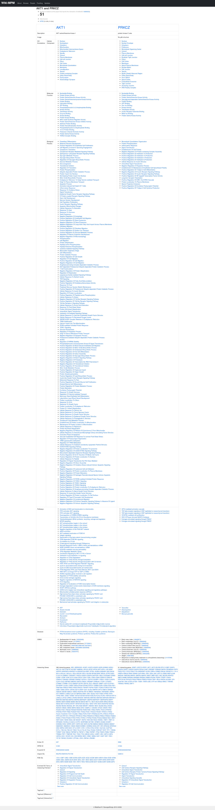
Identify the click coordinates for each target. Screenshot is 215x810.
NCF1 (157, 675)
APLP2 (86, 669)
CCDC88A (106, 675)
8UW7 (104, 762)
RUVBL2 (66, 722)
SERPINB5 (84, 722)
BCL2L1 (63, 673)
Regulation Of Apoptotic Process (70, 331)
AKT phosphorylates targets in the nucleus (73, 527)
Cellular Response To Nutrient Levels (72, 277)
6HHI (112, 760)
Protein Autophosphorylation (69, 374)
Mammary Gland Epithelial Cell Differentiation (74, 396)
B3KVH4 (65, 754)
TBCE (75, 730)
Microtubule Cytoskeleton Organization (134, 141)
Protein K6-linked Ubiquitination (70, 428)
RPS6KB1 (59, 722)
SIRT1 (74, 724)
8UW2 (100, 762)
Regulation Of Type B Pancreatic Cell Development (76, 497)
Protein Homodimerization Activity (71, 126)
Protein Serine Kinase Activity (69, 134)
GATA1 (67, 689)
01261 (58, 746)
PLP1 (70, 714)
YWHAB (170, 681)
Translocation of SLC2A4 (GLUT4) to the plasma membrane (79, 517)
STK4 (92, 728)
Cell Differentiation (66, 253)
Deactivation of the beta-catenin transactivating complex (78, 537)
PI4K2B (73, 712)
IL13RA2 (67, 694)
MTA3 (68, 704)
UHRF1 (97, 734)
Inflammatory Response (67, 188)
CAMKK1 (65, 675)
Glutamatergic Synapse (67, 79)
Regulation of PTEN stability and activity (73, 576)
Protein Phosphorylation (67, 170)
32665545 (142, 641)
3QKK (58, 760)
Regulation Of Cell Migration (69, 259)
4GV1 (83, 760)
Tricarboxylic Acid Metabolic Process (72, 420)
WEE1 (85, 736)
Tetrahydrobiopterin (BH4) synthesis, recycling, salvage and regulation (82, 519)
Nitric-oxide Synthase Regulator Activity (73, 119)
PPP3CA (129, 679)
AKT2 (64, 669)
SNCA (73, 726)
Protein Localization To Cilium (69, 400)
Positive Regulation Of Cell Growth (71, 257)
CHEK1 (101, 679)
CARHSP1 (72, 675)
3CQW (92, 758)
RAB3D (104, 718)
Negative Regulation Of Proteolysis (71, 360)
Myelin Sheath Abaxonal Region (132, 73)
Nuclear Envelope (127, 43)
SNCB (78, 726)
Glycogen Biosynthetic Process (70, 158)
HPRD (42, 21)
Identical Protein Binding (68, 124)
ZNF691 (86, 738)
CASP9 (89, 675)
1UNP (62, 758)
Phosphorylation (65, 238)
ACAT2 (90, 667)
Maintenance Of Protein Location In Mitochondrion (76, 424)
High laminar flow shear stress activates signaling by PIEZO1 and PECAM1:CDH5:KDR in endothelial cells (81, 595)
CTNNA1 (59, 683)
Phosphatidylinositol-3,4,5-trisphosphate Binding (75, 107)
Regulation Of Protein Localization (71, 293)
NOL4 (106, 706)
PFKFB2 (59, 712)
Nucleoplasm (64, 43)
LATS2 (64, 698)
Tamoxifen (125, 608)
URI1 (101, 734)
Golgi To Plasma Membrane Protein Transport (74, 333)
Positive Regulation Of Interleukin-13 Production (137, 156)
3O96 (105, 758)
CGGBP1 (96, 679)
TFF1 (108, 730)
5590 (119, 742)
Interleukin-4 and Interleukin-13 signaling (73, 555)
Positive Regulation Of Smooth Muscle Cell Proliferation (78, 382)
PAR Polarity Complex (129, 87)
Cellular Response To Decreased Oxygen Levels (75, 317)
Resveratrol (63, 616)
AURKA (97, 671)
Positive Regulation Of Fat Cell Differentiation (74, 352)
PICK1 (88, 712)
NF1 (74, 706)
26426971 (137, 639)
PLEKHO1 (64, 714)
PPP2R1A (79, 716)
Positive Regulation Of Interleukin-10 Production (137, 153)
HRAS (130, 673)
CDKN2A (65, 679)
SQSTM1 (121, 681)
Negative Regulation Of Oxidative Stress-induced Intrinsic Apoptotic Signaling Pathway (85, 466)
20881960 (130, 655)
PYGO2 (99, 718)
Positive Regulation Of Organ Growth (72, 372)
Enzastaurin (64, 620)
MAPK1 (133, 675)
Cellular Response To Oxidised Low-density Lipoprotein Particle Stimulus (83, 445)
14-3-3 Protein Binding (67, 130)
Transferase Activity (66, 111)
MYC (95, 704)
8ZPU (113, 762)
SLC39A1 (169, 679)
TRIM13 (112, 732)
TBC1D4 (64, 730)
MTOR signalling (65, 521)
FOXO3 (101, 687)
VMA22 (159, 681)
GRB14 (153, 671)
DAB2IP (75, 683)
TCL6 (88, 730)
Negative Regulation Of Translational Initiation (74, 364)
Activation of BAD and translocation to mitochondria (76, 509)
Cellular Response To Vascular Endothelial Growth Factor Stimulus (81, 315)
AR (107, 669)
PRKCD (144, 679)
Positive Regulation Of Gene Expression (73, 220)
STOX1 (97, 728)
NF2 (77, 706)
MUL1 (87, 704)
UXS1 (63, 736)
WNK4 (94, 736)
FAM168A (59, 687)
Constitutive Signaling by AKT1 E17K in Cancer (75, 553)
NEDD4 (64, 706)
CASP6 (120, 669)
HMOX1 (91, 692)
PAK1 (110, 708)
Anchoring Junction (128, 85)
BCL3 (75, 673)
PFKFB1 (109, 710)
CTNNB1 (65, 683)
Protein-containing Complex (69, 73)
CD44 (75, 677)
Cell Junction (126, 69)
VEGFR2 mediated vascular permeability (73, 549)
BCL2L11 (70, 673)
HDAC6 (125, 673)
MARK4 (58, 702)
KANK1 (72, 696)
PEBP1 (163, 677)
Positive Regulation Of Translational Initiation (74, 366)
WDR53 (79, 736)
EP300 (80, 685)
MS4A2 (110, 702)
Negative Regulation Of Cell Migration (72, 263)
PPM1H (111, 714)
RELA (158, 679)
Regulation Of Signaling (67, 772)
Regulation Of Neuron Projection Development (75, 234)
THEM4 (113, 730)
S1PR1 (78, 722)
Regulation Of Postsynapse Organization (73, 439)
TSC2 (78, 734)
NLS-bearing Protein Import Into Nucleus (73, 176)
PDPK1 (98, 710)
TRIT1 (64, 734)
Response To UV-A (66, 402)
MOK (101, 702)
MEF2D (78, 702)
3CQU (88, 758)
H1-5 (176, 671)
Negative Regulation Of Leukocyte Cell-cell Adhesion (77, 469)
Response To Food (66, 285)
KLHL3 (98, 696)
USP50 (58, 736)
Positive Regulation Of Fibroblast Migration (74, 228)
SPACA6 (106, 726)
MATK (64, 702)
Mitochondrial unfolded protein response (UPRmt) (76, 592)
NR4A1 (64, 708)
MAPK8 (76, 700)
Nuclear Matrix (126, 67)
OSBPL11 (88, 708)
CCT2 (71, 677)
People (32, 3)
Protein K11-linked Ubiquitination (70, 408)
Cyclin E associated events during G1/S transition (76, 566)
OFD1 (83, 708)
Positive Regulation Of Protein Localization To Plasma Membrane (81, 471)
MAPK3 (138, 675)
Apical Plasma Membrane (130, 65)
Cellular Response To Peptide (69, 459)
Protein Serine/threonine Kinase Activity (73, 97)
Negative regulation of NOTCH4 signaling (73, 580)
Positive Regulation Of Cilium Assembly (73, 354)
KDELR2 (93, 696)
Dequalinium (126, 612)
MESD (83, 702)
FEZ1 (124, 671)
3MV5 (97, 758)
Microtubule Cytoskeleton (68, 65)
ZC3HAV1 (70, 738)
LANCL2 (59, 698)
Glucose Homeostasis (67, 329)
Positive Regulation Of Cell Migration (72, 261)
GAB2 (62, 689)
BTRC (108, 673)
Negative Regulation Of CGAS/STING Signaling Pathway (78, 451)
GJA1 (85, 689)
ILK (75, 694)
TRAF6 (102, 732)
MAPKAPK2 (104, 700)
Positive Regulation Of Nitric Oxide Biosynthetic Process (78, 348)
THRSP (58, 732)
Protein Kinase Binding (67, 117)
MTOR (78, 704)
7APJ (74, 762)
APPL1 (103, 669)
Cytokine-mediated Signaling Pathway (72, 249)
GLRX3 (147, 671)
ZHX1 (81, 738)
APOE (91, 669)
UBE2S (87, 734)
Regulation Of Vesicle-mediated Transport (73, 394)
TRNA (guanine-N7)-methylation (70, 441)
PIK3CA (93, 712)
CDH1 (85, 677)
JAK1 (155, 673)
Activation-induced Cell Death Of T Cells (73, 186)
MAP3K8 (65, 700)
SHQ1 (64, 724)
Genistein (63, 612)
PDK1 (89, 710)
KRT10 (114, 696)
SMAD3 (100, 724)
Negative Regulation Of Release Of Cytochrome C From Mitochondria (82, 430)
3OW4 (114, 758)
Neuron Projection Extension (131, 184)
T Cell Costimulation (66, 269)
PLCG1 (58, 714)
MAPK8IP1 (83, 700)
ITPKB (106, 694)
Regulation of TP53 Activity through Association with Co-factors (80, 561)
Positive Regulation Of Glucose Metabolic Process (76, 232)
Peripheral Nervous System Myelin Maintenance (75, 287)
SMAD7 (111, 724)
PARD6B (136, 677)
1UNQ (66, 758)
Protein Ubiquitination (67, 242)
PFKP (64, 712)
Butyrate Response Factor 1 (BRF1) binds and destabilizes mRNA (81, 545)
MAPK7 (144, 675)
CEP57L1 (84, 679)
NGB (80, 706)
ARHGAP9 (65, 671)
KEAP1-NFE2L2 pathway (68, 588)
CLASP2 (112, 679)
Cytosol (62, 55)
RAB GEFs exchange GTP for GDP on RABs (74, 572)
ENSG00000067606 (124, 750)
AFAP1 (144, 667)
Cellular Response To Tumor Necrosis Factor (74, 412)
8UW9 (109, 762)
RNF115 (111, 720)
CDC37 (80, 677)
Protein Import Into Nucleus (69, 174)
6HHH (109, 760)
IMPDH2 (79, 694)
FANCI (70, 687)
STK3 (88, 728)
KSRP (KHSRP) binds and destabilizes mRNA (75, 547)
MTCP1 (72, 704)
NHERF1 (85, 706)
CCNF (63, 677)
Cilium (62, 61)
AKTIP (68, 669)
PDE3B (73, 710)
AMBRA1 (80, 669)
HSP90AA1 (97, 692)
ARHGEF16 (73, 671)
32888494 (75, 649)
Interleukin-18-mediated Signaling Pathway (73, 313)
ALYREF (74, 669)
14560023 (86, 11)
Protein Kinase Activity (67, 95)
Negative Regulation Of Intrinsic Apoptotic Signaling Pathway (79, 503)
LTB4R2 (74, 698)
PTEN (63, 718)
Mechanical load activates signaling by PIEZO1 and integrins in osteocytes (84, 602)
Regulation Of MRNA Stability (69, 341)
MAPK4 (71, 700)
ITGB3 (101, 694)
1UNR (70, 758)
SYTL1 (58, 730)
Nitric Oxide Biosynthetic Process (71, 178)
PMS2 (80, 714)
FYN (135, 671)
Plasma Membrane (66, 57)
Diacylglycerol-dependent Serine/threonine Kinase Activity (140, 99)
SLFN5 (90, 724)
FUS (110, 687)
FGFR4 (91, 687)
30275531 (88, 645)
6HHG (104, 760)
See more (60, 786)
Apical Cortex (126, 79)
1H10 (58, 758)
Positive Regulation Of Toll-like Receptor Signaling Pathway (79, 301)
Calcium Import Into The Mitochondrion (72, 323)
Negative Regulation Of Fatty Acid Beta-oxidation (76, 281)
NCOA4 (111, 704)
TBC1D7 (69, 730)
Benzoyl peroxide (127, 614)
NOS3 (110, 706)
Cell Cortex (63, 63)
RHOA (163, 679)
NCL (160, 675)
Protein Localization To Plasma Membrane (135, 182)
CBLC (101, 675)
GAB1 (58, 689)
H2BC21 (69, 692)
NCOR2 (58, 706)
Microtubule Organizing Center (131, 49)
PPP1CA (59, 716)
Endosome (125, 47)
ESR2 (105, 685)
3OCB (109, 758)
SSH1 (70, 728)
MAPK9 (89, 700)
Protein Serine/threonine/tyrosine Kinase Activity (75, 99)
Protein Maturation (66, 388)
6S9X (70, 762)
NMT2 (120, 677)
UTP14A (154, 681)
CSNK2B (158, 669)
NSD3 (78, 708)
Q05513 (120, 754)
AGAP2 (95, 667)
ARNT (87, 671)
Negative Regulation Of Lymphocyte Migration (74, 499)
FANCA (65, 687)
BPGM (94, 673)
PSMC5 (113, 716)
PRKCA (139, 679)
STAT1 (79, 728)
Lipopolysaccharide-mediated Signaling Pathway (75, 275)
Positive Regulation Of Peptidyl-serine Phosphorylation (77, 295)
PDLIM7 (153, 677)
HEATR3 (80, 692)
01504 (120, 746)
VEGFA (68, 736)
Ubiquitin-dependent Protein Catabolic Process (75, 172)
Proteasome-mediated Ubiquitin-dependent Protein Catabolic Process (82, 337)
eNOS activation (65, 531)
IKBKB (61, 694)
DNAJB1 (95, 683)
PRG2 (85, 716)
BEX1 (84, 673)
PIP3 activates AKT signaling (69, 511)
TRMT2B (69, 734)
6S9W (66, 762)
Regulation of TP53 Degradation (70, 557)
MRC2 (106, 702)
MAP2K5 (99, 698)
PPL (101, 714)
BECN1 (79, 673)
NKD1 (96, 706)
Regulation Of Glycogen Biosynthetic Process (75, 160)
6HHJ (58, 762)
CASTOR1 (95, 675)
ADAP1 (134, 667)
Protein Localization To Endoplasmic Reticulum (75, 406)
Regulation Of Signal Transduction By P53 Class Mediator (78, 461)
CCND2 (112, 675)
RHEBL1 (101, 720)
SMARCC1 (67, 726)
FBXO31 (80, 687)
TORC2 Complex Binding (68, 136)
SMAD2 (95, 724)
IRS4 (151, 673)
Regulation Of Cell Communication (71, 776)
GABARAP (141, 671)
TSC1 (74, 734)
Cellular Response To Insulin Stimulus (72, 291)
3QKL (62, 760)
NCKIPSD (105, 704)
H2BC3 (75, 692)
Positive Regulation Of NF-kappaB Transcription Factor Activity (142, 176)
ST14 (74, 728)
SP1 (98, 726)
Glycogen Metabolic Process (69, 156)
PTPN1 (77, 718)
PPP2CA (72, 716)
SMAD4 (106, 724)
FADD (120, 671)
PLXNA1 (75, 714)
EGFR (176, 669)
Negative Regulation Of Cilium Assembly (73, 463)
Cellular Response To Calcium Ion (71, 410)
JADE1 (67, 696)
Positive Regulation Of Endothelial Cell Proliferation (76, 145)
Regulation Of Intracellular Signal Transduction (75, 778)
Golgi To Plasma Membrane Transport (72, 182)
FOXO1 (96, 687)
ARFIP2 (58, 671)
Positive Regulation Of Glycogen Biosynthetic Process (77, 356)
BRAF (98, 673)
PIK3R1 (98, 712)
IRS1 (88, 694)
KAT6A (87, 696)
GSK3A (58, 692)
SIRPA (69, 724)
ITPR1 (111, 694)
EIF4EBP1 (59, 685)
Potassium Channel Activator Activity (72, 132)
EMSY (71, 685)
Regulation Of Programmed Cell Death (72, 774)
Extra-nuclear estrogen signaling (70, 578)
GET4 (77, 689)
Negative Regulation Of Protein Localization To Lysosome (78, 449)
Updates (47, 3)
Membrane (63, 67)
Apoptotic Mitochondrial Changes (70, 206)
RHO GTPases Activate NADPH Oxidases (135, 517)
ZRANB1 (92, 738)
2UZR (79, 758)
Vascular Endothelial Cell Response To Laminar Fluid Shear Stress (81, 436)
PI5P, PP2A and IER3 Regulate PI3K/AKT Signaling (77, 563)
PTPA (73, 718)
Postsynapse (64, 77)
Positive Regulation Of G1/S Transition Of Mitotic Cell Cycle (79, 455)
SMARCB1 (59, 726)
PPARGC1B (96, 714)
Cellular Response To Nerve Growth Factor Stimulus (77, 491)
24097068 (74, 645)
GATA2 (72, 689)
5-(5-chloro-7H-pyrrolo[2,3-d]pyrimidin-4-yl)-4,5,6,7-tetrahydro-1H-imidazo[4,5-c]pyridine (88, 626)
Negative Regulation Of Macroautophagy (73, 236)
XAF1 (98, 736)
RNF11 (106, 720)
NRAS (69, 708)
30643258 (146, 653)
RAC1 (109, 718)
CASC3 (78, 675)
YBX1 (110, 736)
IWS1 (62, 696)
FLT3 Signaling (64, 582)
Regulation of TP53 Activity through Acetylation (75, 559)
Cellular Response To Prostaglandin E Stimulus (75, 418)
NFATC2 (170, 675)
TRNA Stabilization (66, 321)
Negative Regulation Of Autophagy (71, 216)
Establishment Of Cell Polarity (131, 149)
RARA (66, 720)
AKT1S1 (59, 669)
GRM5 (158, 671)
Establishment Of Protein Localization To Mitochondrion (78, 422)
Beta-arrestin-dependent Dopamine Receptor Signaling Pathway (80, 453)
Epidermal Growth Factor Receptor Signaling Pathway (77, 194)
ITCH (97, 694)
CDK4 (93, 677)
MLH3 (98, 702)
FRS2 (132, 671)
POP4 (85, 714)
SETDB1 (91, 722)
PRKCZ (124, 27)
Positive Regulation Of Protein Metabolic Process (76, 386)
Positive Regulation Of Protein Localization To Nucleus (77, 457)
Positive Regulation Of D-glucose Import (73, 370)
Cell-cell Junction (65, 59)
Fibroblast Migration (66, 226)
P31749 (70, 754)
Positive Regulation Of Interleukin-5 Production (137, 160)
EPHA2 (85, 685)
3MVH (101, 758)
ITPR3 (58, 696)
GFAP (81, 689)
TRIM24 (58, 734)
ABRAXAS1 (79, 667)
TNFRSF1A (74, 732)
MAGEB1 (80, 698)
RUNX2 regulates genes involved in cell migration (76, 574)
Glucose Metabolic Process (69, 162)
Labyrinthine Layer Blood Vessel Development (75, 398)
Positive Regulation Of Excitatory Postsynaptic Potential (140, 186)
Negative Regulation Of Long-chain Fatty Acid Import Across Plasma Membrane (86, 224)
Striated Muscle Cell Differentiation (71, 384)
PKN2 (110, 712)
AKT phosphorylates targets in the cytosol (73, 523)
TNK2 (87, 732)
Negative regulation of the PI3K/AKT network (74, 529)
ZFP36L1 (76, 738)
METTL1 (88, 702)
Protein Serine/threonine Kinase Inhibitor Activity (75, 121)
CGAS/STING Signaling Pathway (70, 447)
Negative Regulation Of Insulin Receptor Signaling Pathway (141, 172)
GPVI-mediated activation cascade (133, 509)
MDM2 (68, 702)
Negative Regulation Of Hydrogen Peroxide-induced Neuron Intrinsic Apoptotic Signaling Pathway (85, 476)
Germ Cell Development (67, 198)
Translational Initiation (67, 166)
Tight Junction (126, 83)
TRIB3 (107, 732)
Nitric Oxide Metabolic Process (70, 368)
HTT (57, 694)
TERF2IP (99, 730)
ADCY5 (139, 667)
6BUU (92, 760)
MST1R (63, 704)
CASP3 (84, 675)
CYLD (70, 683)
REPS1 (84, 720)
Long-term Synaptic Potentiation (132, 178)
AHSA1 (111, 667)
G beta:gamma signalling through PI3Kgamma (75, 543)
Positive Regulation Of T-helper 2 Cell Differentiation (138, 170)
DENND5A (169, 669)
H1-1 (172, 671)
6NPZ (62, 762)
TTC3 (82, 734)
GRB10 (104, 689)
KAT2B (82, 696)
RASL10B (72, 720)
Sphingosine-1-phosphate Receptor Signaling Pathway (77, 153)
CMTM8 (67, 681)
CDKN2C (78, 679)
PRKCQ (96, 716)
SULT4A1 (103, 728)
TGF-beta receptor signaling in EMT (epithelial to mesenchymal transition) (145, 511)
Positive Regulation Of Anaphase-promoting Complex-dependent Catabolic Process (87, 489)
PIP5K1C (105, 712)
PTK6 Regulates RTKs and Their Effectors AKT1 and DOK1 (79, 570)
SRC (57, 728)
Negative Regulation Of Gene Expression (73, 222)
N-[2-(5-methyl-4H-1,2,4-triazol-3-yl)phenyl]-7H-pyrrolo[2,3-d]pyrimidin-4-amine (85, 624)
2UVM (75, 758)
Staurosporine (126, 610)
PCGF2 (58, 710)
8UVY (96, 762)
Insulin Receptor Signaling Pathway (71, 204)
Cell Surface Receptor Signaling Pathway (135, 768)
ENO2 (76, 685)
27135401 (77, 641)
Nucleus (62, 41)
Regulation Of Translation (68, 168)
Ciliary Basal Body (66, 75)
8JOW (91, 762)
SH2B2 (103, 722)
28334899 (79, 647)
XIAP (102, 736)
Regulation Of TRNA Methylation (70, 443)
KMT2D (108, 696)
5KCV (87, 760)
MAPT (111, 700)
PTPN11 (83, 718)
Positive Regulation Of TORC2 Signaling (73, 485)
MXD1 (92, 704)
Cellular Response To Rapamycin (70, 426)
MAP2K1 (121, 675)
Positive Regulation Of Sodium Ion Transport (74, 230)
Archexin (63, 618)
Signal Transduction (66, 192)
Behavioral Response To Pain (69, 380)
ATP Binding (64, 105)
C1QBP (166, 667)
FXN (114, 687)
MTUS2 (82, 704)
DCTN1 (80, 683)
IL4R (139, 673)
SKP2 (86, 724)
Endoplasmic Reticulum (67, 51)
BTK (162, 667)
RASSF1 (78, 720)
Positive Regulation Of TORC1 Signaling (73, 483)
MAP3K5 (59, 700)
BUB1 (112, 673)
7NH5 (87, 762)
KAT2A (77, 696)
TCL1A (79, 730)
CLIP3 (58, 681)
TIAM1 (140, 681)
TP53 (97, 732)
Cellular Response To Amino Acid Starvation (74, 305)
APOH (95, 669)
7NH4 (83, 762)
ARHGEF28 (81, 671)
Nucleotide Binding (66, 93)
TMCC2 (68, 732)
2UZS (83, 758)
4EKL (79, 760)
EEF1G (106, 683)
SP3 (101, 726)
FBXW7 (85, 687)
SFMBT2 (97, 722)
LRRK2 (69, 698)
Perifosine (63, 622)
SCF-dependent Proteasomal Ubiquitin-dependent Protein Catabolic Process (84, 267)
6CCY (96, 760)
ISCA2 (93, 694)
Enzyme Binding (65, 113)
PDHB (85, 710)
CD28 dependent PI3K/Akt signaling (71, 539)
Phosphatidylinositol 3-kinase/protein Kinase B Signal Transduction (81, 344)
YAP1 (106, 736)
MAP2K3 (87, 698)
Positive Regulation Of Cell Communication (74, 784)
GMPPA (95, 689)
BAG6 (112, 671)
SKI (82, 724)
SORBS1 (83, 726)
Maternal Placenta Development (70, 143)
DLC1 (90, 683)
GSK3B (64, 692)
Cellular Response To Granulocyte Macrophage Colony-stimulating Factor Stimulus (86, 432)
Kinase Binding (65, 115)
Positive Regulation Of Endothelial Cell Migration (75, 218)
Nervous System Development (70, 200)
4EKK (75, 760)
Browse (25, 3)
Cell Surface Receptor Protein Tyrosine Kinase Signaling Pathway (143, 772)
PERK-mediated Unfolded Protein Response (74, 325)
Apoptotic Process (66, 184)
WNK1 (89, 736)
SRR (66, 728)
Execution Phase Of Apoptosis (70, 434)
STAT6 (130, 681)
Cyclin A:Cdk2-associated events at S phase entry (76, 568)
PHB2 (68, 712)
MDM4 (73, 702)
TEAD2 (93, 730)
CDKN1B (109, 677)
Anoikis (62, 339)
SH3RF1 (108, 722)
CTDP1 (102, 681)
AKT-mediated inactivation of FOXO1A (72, 533)
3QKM (67, 760)
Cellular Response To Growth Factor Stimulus (74, 414)
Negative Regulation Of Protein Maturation (73, 473)
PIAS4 (169, 677)
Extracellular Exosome (129, 81)
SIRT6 (78, 724)
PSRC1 (58, 718)
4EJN (71, 760)
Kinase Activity (65, 109)
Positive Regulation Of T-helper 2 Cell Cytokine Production (140, 188)
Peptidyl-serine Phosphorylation (70, 244)
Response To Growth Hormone (70, 392)
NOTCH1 (59, 708)
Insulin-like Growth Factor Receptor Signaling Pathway (77, 378)
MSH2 (58, 704)
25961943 (81, 645)
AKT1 (60, 27)
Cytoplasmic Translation (67, 149)
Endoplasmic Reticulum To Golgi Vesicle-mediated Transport (79, 180)
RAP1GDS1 (60, 720)
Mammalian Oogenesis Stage (69, 251)
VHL (72, 736)
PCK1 (63, 710)
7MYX (79, 762)
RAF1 (113, 718)
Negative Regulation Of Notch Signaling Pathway (75, 358)
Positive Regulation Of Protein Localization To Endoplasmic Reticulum (82, 487)
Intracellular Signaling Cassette (132, 778)
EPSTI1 (91, 685)
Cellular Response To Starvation (70, 208)
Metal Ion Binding (127, 113)
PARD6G (142, 677)
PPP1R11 (65, 716)
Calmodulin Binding (66, 103)
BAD (108, 671)
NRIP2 (74, 708)
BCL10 (58, 673)
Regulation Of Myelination (68, 273)
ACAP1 (85, 667)
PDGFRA (79, 710)
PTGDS (68, 718)
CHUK (107, 679)
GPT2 (100, 689)
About (19, 3)
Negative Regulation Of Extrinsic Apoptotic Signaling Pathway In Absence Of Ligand (87, 501)
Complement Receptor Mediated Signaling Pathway (76, 151)
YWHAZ (63, 738)
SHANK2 (59, 724)
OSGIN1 (94, 708)
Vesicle (62, 71)
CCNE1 (58, 677)
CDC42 (141, 669)
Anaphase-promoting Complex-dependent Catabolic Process (79, 265)
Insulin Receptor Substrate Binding (133, 111)
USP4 (111, 734)
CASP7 (125, 669)
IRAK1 (84, 694)
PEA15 (103, 710)
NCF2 (100, 704)
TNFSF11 (82, 732)
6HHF (100, 760)
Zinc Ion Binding (127, 105)
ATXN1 (92, 671)
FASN (75, 687)
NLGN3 (101, 706)
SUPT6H (109, 728)
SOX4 (95, 726)
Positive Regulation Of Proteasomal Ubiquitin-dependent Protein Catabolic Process (87, 289)
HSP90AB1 (105, 692)
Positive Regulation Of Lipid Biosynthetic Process (76, 376)
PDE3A (68, 710)
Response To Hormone (67, 212)
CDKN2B (72, 679)
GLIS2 (90, 689)
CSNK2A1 (96, 681)
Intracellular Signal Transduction (70, 311)
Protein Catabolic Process (68, 255)
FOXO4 (106, 687)
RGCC (95, 720)
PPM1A (105, 714)
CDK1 (89, 677)
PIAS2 (83, 712)
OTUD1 (100, 708)
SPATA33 (113, 726)
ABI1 (72, 667)
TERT (104, 730)
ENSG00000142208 (62, 750)
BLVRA (89, 673)
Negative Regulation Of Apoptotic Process (73, 335)
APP (99, 669)
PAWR (148, 677)
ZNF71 (132, 683)
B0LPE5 (59, 754)
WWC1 (164, 681)
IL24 (71, 694)
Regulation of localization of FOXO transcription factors (77, 584)
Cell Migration (64, 240)
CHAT (146, 669)
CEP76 (90, 679)
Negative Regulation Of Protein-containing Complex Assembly (142, 151)
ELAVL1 (66, 685)
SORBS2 (89, 726)
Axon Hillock (126, 77)
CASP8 (131, 669)
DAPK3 (163, 669)
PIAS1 (78, 712)
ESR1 (101, 685)
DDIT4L (86, 683)
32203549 (80, 639)
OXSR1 (105, 708)
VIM (75, 736)
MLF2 (93, 702)
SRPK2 (62, 728)
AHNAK (105, 667)
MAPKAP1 (96, 700)
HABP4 (120, 673)
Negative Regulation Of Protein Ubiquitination (74, 271)
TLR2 (63, 732)
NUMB (124, 677)
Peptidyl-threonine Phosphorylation (71, 246)
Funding (40, 3)
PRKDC (107, 716)
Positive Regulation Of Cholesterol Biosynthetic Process (78, 350)
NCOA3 (165, 675)
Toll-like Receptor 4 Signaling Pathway (72, 303)
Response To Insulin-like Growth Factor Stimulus (75, 493)
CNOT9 (78, 681)
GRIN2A (110, 689)
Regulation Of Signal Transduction (71, 768)
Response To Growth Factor (69, 404)
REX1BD (90, 720)
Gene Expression (65, 214)
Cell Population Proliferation (69, 202)
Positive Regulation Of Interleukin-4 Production (137, 158)
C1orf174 (59, 675)
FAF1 (113, 685)
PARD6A (130, 677)
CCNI (67, 677)
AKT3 (153, 667)
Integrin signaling (65, 535)
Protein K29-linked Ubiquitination (70, 309)
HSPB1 (112, 692)
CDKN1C (59, 679)
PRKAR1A (90, 716)
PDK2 (93, 710)
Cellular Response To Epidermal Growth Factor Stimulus (78, 416)
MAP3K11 (112, 698)
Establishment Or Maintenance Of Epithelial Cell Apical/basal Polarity (144, 168)
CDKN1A (103, 677)
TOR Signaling (64, 279)
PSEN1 (149, 679)
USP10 (106, 734)
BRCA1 (103, 673)
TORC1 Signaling (65, 327)
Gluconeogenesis (65, 164)
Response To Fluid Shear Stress (70, 307)
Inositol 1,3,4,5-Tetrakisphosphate (71, 614)
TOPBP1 (92, 732)
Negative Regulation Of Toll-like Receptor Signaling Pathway (79, 299)
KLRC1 (103, 696)
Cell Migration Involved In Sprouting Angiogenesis (76, 147)
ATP (61, 608)
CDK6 (98, 677)
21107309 (168, 657)
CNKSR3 (73, 681)
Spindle (62, 53)
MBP (153, 675)
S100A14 (72, 722)
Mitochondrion (64, 47)
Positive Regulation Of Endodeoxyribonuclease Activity (78, 283)
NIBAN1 (91, 706)
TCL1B (84, 730)
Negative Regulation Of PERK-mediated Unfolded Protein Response (82, 479)
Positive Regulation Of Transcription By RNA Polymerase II (79, 362)
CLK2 (62, 681)
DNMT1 (101, 683)
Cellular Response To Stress (69, 297)
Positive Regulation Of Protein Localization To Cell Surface (79, 495)
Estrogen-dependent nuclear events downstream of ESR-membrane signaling (85, 586)
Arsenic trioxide (65, 610)
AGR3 (101, 667)
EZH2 (109, 685)
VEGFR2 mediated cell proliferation (133, 515)
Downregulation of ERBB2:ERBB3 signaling (74, 515)
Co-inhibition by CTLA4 (67, 541)
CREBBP (90, 681)
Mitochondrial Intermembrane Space (71, 49)
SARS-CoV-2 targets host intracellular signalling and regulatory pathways (83, 590)
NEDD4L (69, 706)
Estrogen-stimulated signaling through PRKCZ (136, 519)
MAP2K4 (93, 698)
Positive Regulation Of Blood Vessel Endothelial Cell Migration (80, 346)
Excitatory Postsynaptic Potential (71, 390)
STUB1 (135, 681)
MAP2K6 (106, 698)
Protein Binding (65, 101)
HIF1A (86, 692)
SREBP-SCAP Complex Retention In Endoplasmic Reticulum (79, 319)
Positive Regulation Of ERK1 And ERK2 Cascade (138, 180)
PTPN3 (89, 718)
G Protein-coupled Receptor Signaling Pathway (75, 196)
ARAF (111, 669)
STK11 (83, 728)
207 (57, 742)
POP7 (89, 714)
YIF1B (58, 738)
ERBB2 (96, 685)
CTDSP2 (108, 681)
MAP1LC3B (171, 673)
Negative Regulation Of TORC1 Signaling (73, 481)
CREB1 (84, 681)
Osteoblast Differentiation (68, 141)
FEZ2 (128, 671)
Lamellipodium (64, 69)
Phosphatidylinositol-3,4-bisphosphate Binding (75, 128)
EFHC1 (112, 683)
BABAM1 (103, 671)
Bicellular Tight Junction (129, 57)
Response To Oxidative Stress (70, 190)
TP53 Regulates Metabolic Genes (71, 551)
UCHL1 (92, 734)
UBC (149, 681)
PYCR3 (94, 718)
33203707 (75, 651)
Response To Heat (66, 210)
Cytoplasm (63, 45)
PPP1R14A (121, 679)
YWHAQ (121, 683)
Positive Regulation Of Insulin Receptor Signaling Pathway (141, 174)
